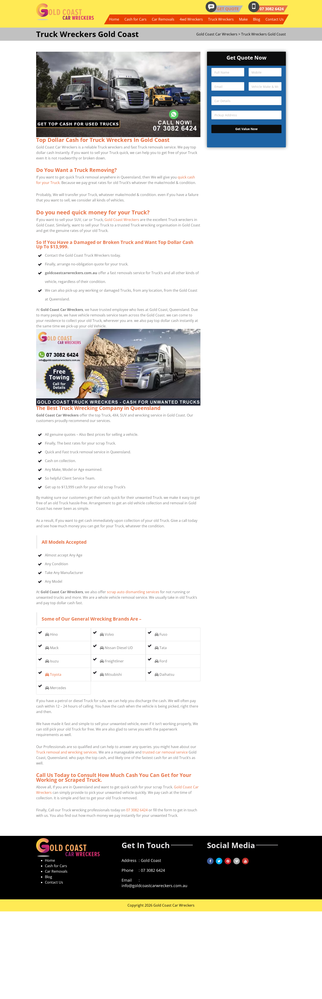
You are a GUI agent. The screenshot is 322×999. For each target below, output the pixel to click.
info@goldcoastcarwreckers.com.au (154, 885)
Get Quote (228, 8)
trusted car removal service (165, 752)
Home (114, 19)
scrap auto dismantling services (133, 592)
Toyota (55, 674)
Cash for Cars (135, 19)
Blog (256, 19)
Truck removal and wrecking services (66, 752)
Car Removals (163, 19)
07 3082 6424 (272, 8)
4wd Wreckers (191, 19)
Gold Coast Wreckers (121, 219)
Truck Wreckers (221, 19)
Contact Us (274, 19)
